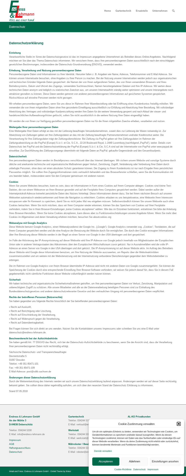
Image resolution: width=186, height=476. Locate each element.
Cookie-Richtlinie (123, 469)
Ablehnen (134, 461)
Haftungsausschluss (20, 448)
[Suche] (173, 11)
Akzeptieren (106, 461)
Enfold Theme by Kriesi (60, 471)
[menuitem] (107, 11)
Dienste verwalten (103, 451)
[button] (179, 424)
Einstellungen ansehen (165, 461)
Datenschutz (139, 469)
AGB (11, 444)
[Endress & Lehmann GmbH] (21, 11)
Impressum (152, 469)
